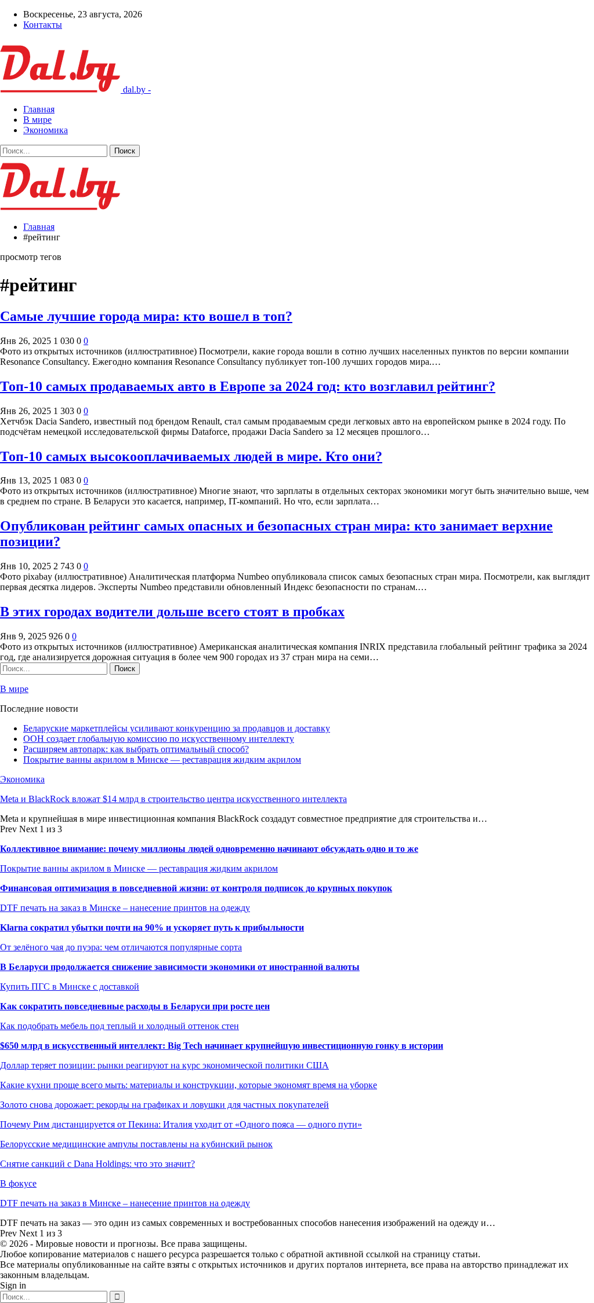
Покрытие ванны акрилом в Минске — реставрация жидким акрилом (162, 759)
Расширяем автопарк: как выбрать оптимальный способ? (136, 749)
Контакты (42, 25)
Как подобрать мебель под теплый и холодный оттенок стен (119, 1026)
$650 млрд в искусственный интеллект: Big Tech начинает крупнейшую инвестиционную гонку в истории (221, 1046)
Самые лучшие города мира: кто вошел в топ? (146, 316)
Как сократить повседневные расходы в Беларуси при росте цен (135, 1006)
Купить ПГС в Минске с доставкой (69, 986)
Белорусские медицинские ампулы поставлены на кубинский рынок (136, 1144)
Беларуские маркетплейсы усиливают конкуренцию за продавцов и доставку (176, 728)
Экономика (45, 130)
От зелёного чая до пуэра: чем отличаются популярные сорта (121, 947)
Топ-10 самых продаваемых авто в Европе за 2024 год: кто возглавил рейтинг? (247, 386)
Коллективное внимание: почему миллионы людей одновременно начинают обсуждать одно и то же (209, 849)
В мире (37, 120)
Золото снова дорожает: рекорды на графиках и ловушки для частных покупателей (164, 1105)
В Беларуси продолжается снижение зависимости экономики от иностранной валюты (180, 967)
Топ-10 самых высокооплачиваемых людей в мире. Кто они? (191, 456)
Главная (39, 109)
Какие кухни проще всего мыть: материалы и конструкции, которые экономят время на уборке (188, 1085)
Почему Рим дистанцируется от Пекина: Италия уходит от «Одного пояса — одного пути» (181, 1124)
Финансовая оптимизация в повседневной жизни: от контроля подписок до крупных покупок (196, 888)
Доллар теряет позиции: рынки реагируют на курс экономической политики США (164, 1065)
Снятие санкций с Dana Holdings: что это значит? (97, 1164)
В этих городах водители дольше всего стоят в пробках (172, 611)
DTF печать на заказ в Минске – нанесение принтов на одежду (125, 908)
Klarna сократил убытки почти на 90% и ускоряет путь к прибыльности (152, 927)
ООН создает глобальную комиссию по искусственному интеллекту (158, 739)
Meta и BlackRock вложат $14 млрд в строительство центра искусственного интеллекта (173, 799)
